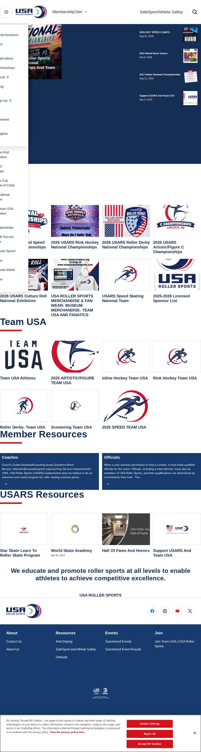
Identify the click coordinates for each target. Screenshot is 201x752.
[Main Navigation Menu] (6, 12)
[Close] (194, 733)
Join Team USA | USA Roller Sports (174, 644)
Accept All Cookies (149, 743)
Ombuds (62, 657)
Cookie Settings (150, 723)
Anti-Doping (64, 641)
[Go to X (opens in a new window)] (190, 611)
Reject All (150, 733)
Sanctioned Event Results (123, 649)
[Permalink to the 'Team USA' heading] (50, 322)
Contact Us (14, 641)
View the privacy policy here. (67, 732)
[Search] (194, 12)
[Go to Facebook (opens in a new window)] (152, 611)
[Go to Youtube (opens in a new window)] (177, 611)
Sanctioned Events (118, 641)
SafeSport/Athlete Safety (161, 12)
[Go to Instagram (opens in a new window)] (165, 611)
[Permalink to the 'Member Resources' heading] (90, 434)
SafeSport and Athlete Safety (76, 649)
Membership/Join (67, 12)
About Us (12, 649)
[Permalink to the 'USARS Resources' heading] (87, 494)
